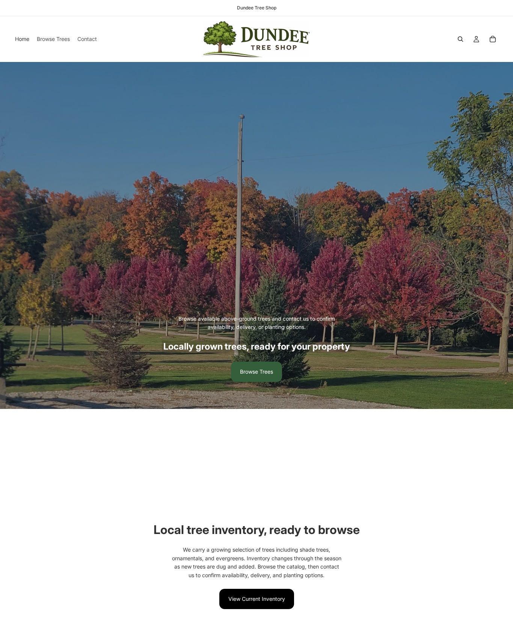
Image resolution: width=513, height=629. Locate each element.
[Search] (460, 39)
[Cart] (492, 39)
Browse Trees (256, 371)
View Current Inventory (256, 599)
